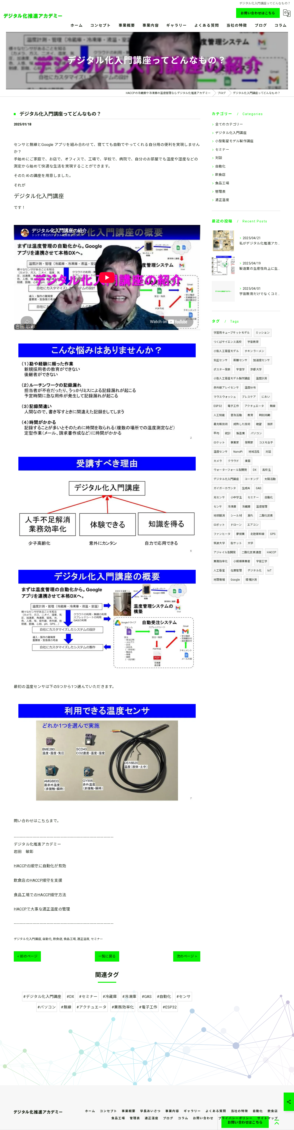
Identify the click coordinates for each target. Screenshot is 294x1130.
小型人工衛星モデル (226, 351)
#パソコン (46, 1007)
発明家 (249, 442)
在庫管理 (236, 570)
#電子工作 (148, 1007)
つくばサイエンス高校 (228, 342)
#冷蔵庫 (110, 996)
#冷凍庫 (129, 996)
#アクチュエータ (91, 1007)
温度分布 (250, 387)
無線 (272, 406)
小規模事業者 (241, 561)
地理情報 (219, 579)
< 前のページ (27, 956)
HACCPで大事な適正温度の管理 (42, 909)
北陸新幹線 (257, 534)
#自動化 (164, 996)
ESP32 (218, 406)
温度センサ (221, 451)
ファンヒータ (222, 534)
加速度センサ (261, 360)
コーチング (252, 479)
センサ (218, 506)
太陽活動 (270, 479)
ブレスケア (249, 396)
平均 (216, 433)
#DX (70, 996)
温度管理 (261, 506)
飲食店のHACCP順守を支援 (38, 880)
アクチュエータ (254, 406)
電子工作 (233, 406)
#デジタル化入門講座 (42, 996)
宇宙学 (240, 369)
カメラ (218, 461)
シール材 (236, 515)
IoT (269, 570)
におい (266, 396)
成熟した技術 (241, 424)
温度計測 (261, 378)
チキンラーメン (254, 351)
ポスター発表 (222, 369)
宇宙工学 (261, 561)
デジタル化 (255, 570)
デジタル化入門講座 (27, 939)
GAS (258, 488)
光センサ (219, 497)
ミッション (263, 332)
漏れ (250, 515)
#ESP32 (170, 1007)
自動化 (47, 939)
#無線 (66, 1007)
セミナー (97, 939)
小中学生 (236, 497)
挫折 (270, 424)
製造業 (240, 433)
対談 (218, 158)
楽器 (247, 461)
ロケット (219, 442)
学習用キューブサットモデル (232, 332)
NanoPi (238, 451)
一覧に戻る (107, 956)
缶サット (236, 543)
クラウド (233, 461)
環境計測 (251, 579)
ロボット (219, 524)
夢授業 (240, 534)
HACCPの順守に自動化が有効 (40, 866)
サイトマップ (267, 1118)
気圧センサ (221, 360)
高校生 (266, 469)
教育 (250, 415)
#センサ (183, 996)
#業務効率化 (123, 1007)
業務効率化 (221, 561)
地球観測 (219, 515)
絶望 (259, 424)
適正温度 (83, 939)
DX (255, 469)
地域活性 (254, 451)
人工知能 (219, 415)
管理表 (220, 192)
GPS (272, 534)
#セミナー (88, 996)
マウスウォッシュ (225, 396)
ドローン (236, 524)
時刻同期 (264, 415)
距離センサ (240, 360)
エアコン (253, 524)
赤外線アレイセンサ (226, 387)
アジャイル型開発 (225, 552)
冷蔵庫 (246, 506)
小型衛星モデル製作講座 (234, 141)
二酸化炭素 (266, 515)
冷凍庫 (232, 506)
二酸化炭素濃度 (251, 552)
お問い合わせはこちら (258, 13)
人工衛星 (219, 570)
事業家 (235, 442)
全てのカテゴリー (229, 124)
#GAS (147, 996)
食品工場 (70, 939)
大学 (250, 543)
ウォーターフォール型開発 (230, 469)
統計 (228, 433)
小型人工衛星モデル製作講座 (232, 378)
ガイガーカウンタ (225, 488)
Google (235, 579)
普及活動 (236, 415)
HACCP (271, 552)
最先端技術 (221, 424)
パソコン (256, 433)
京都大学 (256, 369)
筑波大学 (219, 543)
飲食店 (57, 939)
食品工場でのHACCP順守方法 (40, 895)
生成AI (246, 488)
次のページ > (187, 956)
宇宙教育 (253, 342)
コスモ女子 (266, 442)
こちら (43, 821)
